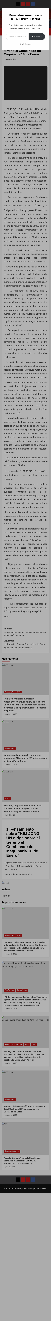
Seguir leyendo (26, 44)
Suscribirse (37, 36)
